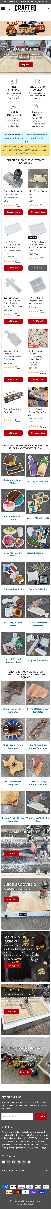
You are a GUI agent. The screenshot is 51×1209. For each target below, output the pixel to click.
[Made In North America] (37, 116)
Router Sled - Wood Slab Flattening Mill (13, 192)
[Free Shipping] (14, 89)
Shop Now (25, 67)
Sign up (41, 1116)
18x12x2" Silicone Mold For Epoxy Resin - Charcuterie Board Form (37, 246)
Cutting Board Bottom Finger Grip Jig (37, 412)
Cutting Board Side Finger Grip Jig (13, 411)
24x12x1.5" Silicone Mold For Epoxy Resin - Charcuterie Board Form (12, 248)
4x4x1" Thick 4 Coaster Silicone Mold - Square (35, 300)
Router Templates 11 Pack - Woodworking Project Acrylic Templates (36, 357)
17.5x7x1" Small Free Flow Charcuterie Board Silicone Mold (12, 355)
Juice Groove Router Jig (37, 192)
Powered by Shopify (25, 1204)
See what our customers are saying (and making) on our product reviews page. (26, 138)
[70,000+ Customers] (14, 116)
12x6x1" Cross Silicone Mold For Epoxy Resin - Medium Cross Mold (13, 302)
